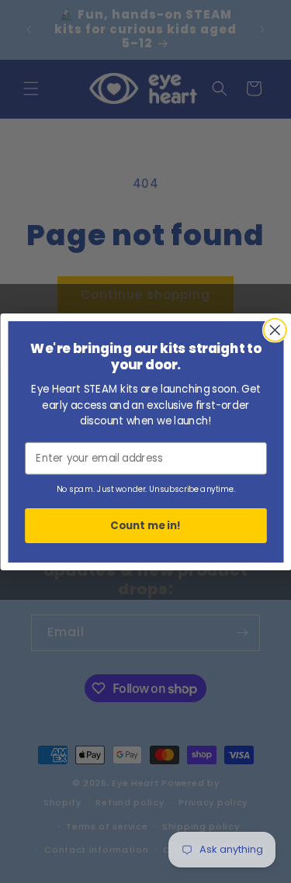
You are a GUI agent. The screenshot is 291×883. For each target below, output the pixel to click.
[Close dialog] (274, 329)
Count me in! (146, 525)
